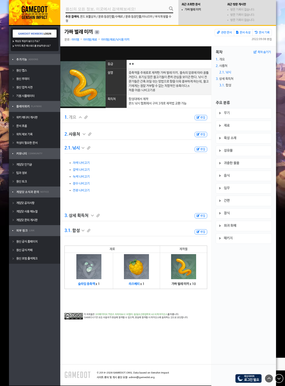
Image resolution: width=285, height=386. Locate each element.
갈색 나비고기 (81, 170)
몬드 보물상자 (88, 16)
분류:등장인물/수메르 (110, 16)
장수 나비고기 (81, 183)
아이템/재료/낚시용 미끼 (115, 39)
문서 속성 (244, 32)
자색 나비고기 (81, 163)
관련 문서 (226, 32)
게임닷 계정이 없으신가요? (27, 41)
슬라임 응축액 (86, 284)
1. (66, 117)
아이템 (75, 39)
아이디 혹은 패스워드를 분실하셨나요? (33, 46)
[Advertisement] (136, 53)
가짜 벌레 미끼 (193, 9)
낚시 (76, 148)
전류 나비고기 (81, 190)
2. (66, 134)
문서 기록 (264, 32)
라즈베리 (134, 284)
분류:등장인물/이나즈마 (139, 16)
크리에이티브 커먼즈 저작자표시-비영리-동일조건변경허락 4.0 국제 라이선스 (131, 314)
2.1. (68, 148)
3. (66, 215)
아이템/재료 (90, 39)
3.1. (68, 230)
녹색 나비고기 (81, 176)
